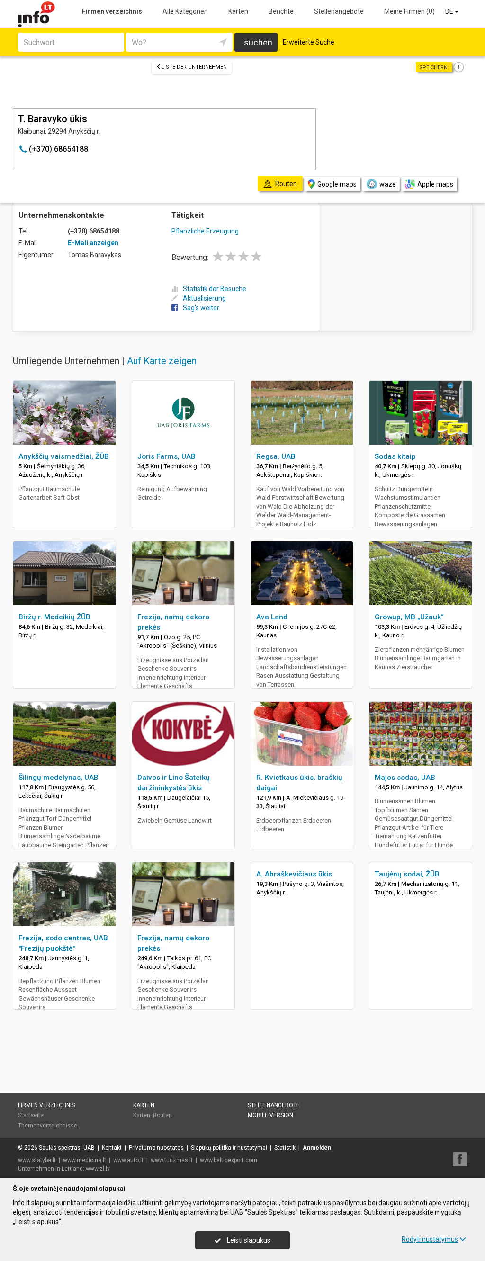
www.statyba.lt (37, 1160)
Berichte (281, 11)
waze (387, 184)
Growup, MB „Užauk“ (409, 617)
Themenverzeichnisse (47, 1125)
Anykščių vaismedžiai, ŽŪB (63, 456)
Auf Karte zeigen (162, 361)
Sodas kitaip (395, 456)
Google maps (337, 184)
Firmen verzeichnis (112, 11)
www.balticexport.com (228, 1160)
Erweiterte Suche (308, 42)
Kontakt (112, 1148)
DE (450, 11)
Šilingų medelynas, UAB (58, 777)
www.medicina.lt (84, 1160)
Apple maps (435, 184)
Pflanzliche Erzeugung (205, 231)
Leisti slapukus (247, 1240)
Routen (162, 1115)
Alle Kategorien (185, 11)
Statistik (285, 1148)
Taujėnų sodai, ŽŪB (407, 874)
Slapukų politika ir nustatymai (229, 1148)
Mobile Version (270, 1115)
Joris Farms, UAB (166, 456)
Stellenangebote (339, 11)
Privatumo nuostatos (156, 1148)
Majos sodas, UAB (405, 777)
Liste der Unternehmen (194, 67)
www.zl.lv (98, 1168)
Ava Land (271, 617)
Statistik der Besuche (214, 289)
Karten (238, 11)
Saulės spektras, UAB (67, 1148)
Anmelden (317, 1148)
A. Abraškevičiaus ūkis (294, 874)
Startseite (31, 1115)
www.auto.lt (128, 1160)
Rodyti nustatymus (430, 1239)
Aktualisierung (204, 298)
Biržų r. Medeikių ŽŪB (54, 617)
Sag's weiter (201, 308)
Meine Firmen (409, 11)
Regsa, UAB (276, 456)
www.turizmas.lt (172, 1160)
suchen (258, 42)
